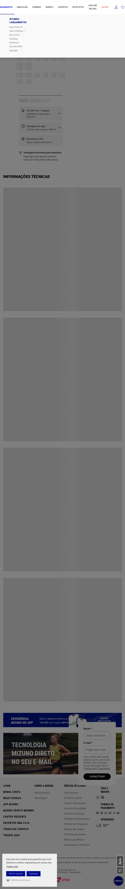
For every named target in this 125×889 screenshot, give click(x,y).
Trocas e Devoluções (75, 803)
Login (7, 785)
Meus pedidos (12, 798)
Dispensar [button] (33, 874)
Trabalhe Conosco (16, 829)
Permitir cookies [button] (15, 874)
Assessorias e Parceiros (76, 844)
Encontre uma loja (16, 822)
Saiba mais (12, 866)
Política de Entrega (74, 813)
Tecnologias (41, 798)
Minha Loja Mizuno (74, 839)
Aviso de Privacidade (75, 808)
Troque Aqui (11, 835)
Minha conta (12, 792)
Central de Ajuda (73, 798)
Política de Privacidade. (96, 768)
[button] (18, 880)
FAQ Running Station (75, 834)
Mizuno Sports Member (18, 810)
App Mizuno (10, 804)
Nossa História (42, 792)
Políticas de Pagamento (76, 818)
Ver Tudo (13, 50)
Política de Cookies (74, 829)
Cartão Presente (14, 816)
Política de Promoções (76, 824)
